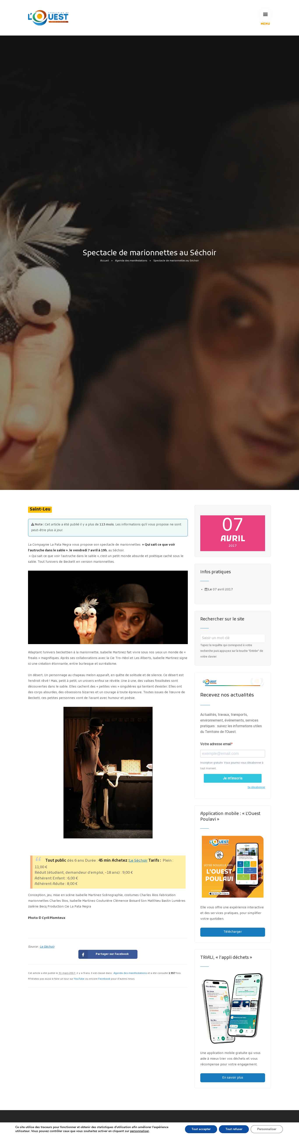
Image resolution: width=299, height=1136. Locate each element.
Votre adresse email (215, 744)
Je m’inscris (233, 778)
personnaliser (139, 1131)
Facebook (104, 979)
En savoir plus (232, 1078)
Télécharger (232, 932)
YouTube (79, 979)
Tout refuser (233, 1129)
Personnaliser (266, 1129)
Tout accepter (201, 1129)
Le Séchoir (138, 860)
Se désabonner (256, 787)
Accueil (104, 260)
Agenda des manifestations (131, 260)
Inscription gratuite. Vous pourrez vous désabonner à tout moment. (231, 765)
